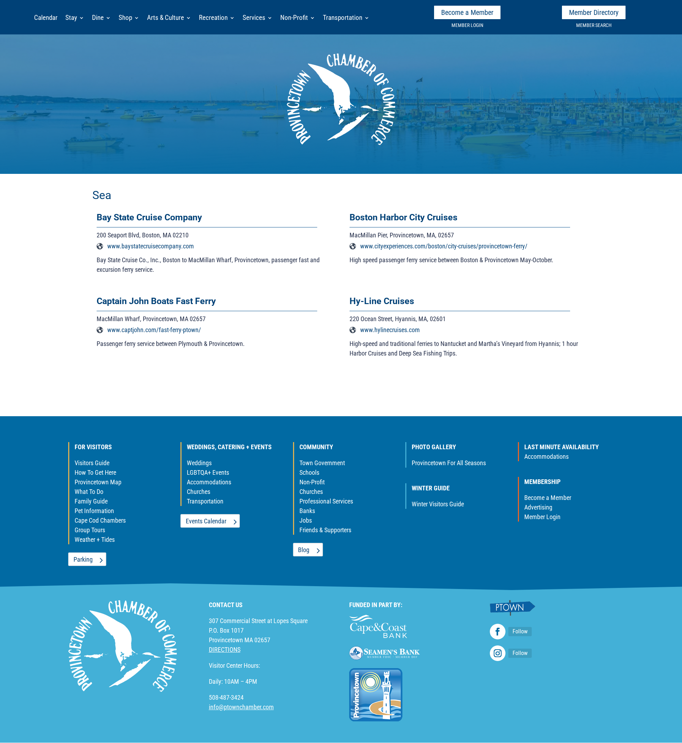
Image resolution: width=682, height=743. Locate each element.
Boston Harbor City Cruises (404, 217)
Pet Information (94, 510)
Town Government (322, 463)
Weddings (199, 463)
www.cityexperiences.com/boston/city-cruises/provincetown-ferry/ (443, 246)
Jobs (305, 520)
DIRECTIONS (224, 649)
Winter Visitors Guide (438, 504)
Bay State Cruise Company (149, 217)
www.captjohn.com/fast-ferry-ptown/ (154, 330)
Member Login (542, 517)
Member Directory (593, 12)
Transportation (342, 18)
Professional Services (326, 501)
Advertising (538, 507)
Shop (125, 18)
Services (254, 18)
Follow (520, 631)
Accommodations (209, 482)
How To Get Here (95, 472)
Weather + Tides (95, 539)
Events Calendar (206, 521)
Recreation (213, 18)
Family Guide (91, 501)
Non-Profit (294, 18)
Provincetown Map (98, 482)
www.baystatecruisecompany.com (150, 246)
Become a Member (467, 12)
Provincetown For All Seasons (449, 463)
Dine (98, 18)
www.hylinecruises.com (390, 330)
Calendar (46, 18)
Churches (198, 491)
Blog (303, 550)
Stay (71, 18)
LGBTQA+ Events (208, 472)
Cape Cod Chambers (100, 520)
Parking (83, 559)
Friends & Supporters (325, 530)
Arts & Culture (165, 18)
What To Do (89, 491)
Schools (309, 472)
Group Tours (90, 530)
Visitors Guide (92, 463)
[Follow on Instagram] (497, 653)
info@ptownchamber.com (241, 707)
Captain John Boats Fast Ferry (156, 301)
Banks (307, 510)
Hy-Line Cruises (382, 301)
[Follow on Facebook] (497, 631)
